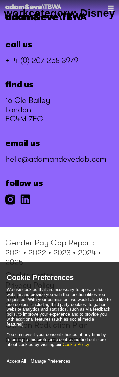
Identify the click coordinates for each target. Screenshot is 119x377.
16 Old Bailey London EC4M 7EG (27, 109)
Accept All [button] (16, 361)
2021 (13, 252)
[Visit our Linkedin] (25, 200)
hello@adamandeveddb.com (55, 159)
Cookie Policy (76, 344)
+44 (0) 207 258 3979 (41, 60)
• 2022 (34, 252)
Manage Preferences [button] (50, 361)
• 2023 (59, 252)
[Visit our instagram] (10, 200)
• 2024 (84, 252)
